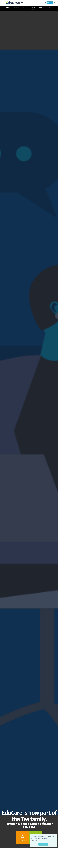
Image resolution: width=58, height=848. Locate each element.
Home (8, 7)
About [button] (24, 7)
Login (49, 2)
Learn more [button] (34, 840)
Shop (50, 7)
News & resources (33, 8)
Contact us (41, 7)
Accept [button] (43, 844)
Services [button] (16, 7)
